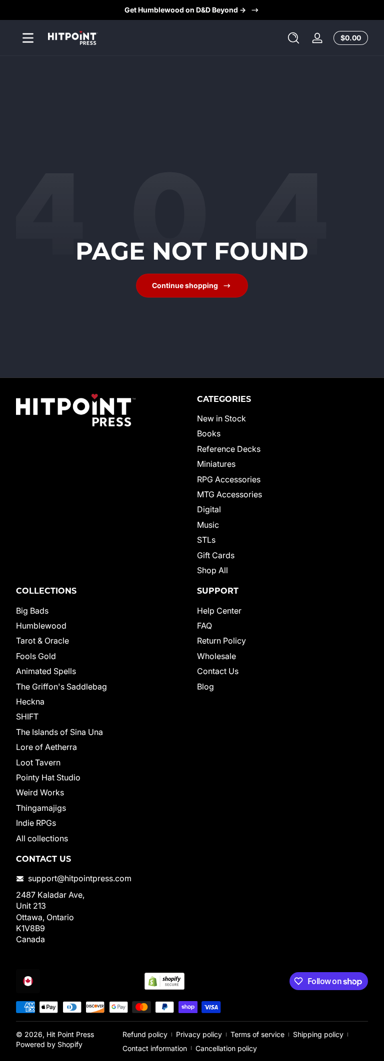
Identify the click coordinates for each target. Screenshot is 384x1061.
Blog (205, 687)
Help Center (219, 611)
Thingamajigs (41, 808)
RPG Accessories (228, 479)
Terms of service (257, 1034)
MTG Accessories (229, 494)
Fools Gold (36, 656)
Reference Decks (228, 449)
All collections (42, 838)
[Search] (294, 38)
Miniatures (216, 464)
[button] (294, 38)
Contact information (154, 1048)
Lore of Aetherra (46, 747)
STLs (206, 540)
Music (208, 525)
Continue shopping (185, 285)
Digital (209, 509)
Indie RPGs (36, 823)
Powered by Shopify (49, 1044)
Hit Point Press (70, 1034)
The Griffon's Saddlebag (61, 687)
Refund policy (145, 1034)
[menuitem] (282, 418)
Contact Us (217, 671)
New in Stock (221, 418)
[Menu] (28, 38)
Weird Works (40, 792)
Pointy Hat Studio (48, 777)
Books (208, 433)
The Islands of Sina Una (59, 732)
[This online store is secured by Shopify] (164, 981)
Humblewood (41, 626)
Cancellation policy (226, 1048)
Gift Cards (215, 555)
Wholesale (216, 656)
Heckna (30, 702)
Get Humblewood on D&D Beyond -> (185, 9)
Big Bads (32, 611)
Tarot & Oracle (42, 641)
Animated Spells (46, 671)
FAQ (204, 626)
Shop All (212, 570)
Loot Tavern (38, 762)
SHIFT (27, 716)
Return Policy (221, 641)
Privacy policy (199, 1034)
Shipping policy (318, 1034)
